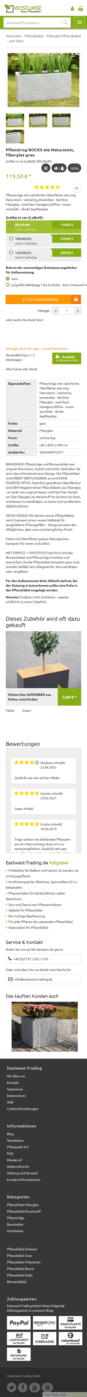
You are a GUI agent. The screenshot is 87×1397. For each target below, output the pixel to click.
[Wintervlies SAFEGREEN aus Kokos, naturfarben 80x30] (43, 659)
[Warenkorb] (80, 7)
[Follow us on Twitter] (12, 1388)
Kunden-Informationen (23, 1179)
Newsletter (15, 1140)
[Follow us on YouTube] (35, 1388)
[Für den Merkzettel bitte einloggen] (76, 189)
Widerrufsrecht (18, 1166)
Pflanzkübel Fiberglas (23, 1205)
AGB (10, 1102)
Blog (10, 1134)
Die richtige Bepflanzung (26, 916)
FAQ (10, 1153)
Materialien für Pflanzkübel (28, 927)
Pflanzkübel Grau (19, 1255)
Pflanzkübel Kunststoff (24, 1211)
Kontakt (13, 1082)
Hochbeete (15, 1231)
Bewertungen (23, 743)
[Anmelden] (72, 7)
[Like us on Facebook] (23, 1388)
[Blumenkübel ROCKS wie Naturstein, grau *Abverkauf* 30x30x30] (45, 1027)
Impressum (15, 1089)
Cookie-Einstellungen (23, 1108)
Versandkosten (76, 1394)
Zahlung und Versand (22, 1173)
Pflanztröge (15, 1218)
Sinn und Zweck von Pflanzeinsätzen (34, 904)
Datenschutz (16, 1095)
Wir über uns (16, 1076)
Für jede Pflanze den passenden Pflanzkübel (40, 921)
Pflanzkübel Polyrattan (24, 1262)
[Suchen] (65, 22)
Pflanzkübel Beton (20, 1268)
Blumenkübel (16, 1281)
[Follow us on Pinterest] (48, 1388)
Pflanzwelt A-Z (18, 1147)
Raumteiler (15, 1224)
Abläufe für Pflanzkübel (25, 910)
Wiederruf (14, 1160)
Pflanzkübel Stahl (19, 1275)
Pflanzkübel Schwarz (22, 1249)
